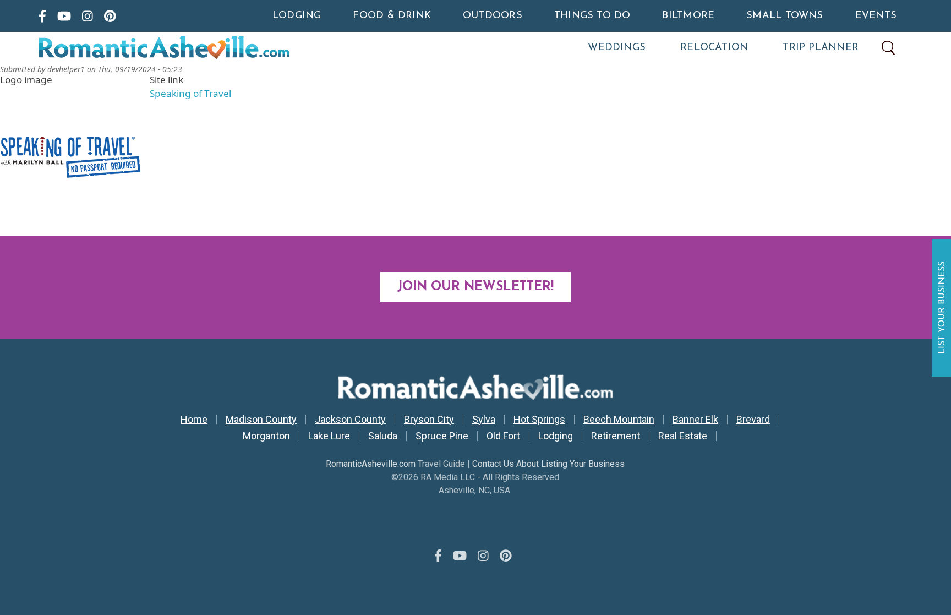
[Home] (211, 48)
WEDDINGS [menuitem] (617, 48)
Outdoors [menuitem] (492, 16)
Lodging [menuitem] (296, 16)
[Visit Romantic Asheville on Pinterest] (110, 16)
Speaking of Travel (190, 93)
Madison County (261, 419)
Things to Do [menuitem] (592, 16)
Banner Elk (695, 419)
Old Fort (503, 436)
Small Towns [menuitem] (784, 16)
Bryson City (429, 419)
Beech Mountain (618, 419)
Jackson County (350, 419)
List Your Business (942, 308)
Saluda (382, 436)
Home (194, 419)
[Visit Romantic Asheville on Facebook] (42, 16)
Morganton (266, 436)
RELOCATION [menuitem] (714, 48)
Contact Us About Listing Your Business (548, 464)
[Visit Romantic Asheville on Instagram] (87, 16)
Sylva (483, 419)
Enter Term (888, 48)
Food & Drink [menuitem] (392, 16)
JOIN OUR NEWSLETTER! (475, 287)
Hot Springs (539, 419)
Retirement (615, 436)
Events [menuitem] (876, 16)
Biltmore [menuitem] (688, 16)
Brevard (753, 419)
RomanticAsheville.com (371, 464)
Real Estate (682, 436)
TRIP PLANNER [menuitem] (821, 48)
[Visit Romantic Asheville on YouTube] (64, 16)
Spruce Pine (442, 436)
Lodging (555, 436)
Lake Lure (329, 436)
